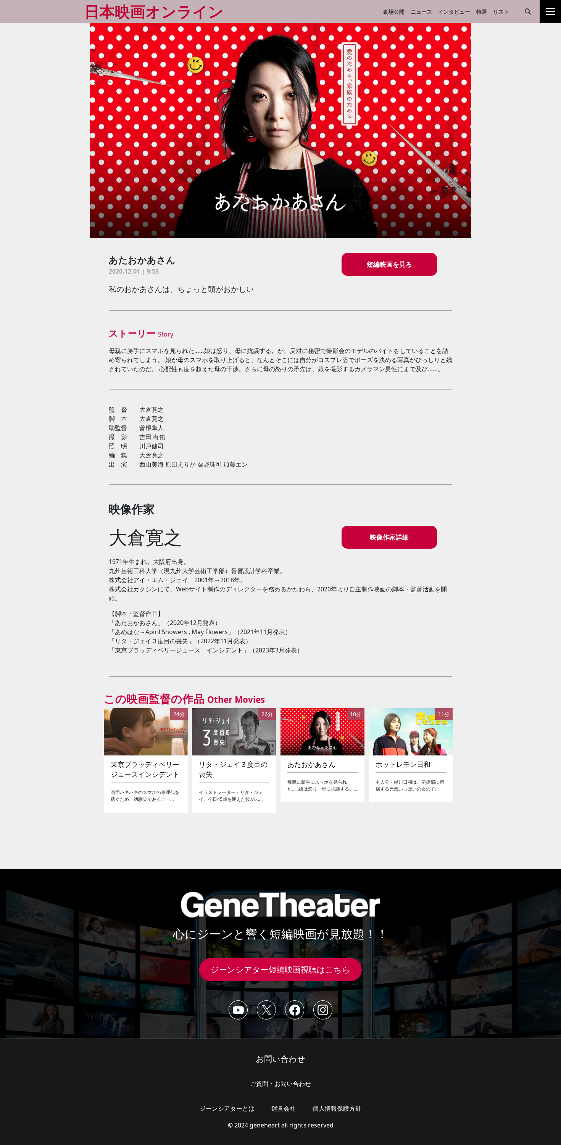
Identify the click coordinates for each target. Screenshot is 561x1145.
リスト (501, 11)
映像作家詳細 (389, 537)
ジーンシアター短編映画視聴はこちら (280, 969)
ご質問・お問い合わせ (280, 1083)
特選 (481, 11)
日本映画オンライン (154, 11)
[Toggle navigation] (550, 11)
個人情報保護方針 (337, 1108)
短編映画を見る (389, 264)
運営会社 (283, 1108)
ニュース (421, 11)
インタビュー (454, 11)
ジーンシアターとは (227, 1108)
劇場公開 (394, 11)
